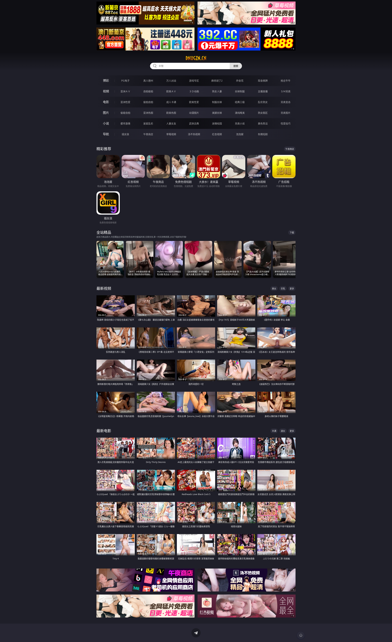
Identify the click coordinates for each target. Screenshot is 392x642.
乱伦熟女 (263, 102)
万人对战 (171, 80)
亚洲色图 (148, 113)
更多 (292, 288)
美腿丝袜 (217, 113)
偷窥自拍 (125, 113)
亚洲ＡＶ (125, 91)
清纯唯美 (240, 113)
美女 (274, 288)
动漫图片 (194, 113)
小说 (106, 123)
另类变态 (285, 102)
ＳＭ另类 (285, 91)
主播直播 (263, 91)
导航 (106, 134)
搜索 (235, 66)
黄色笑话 (263, 123)
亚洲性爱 (125, 102)
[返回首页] (300, 635)
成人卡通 (171, 102)
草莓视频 (171, 134)
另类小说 (240, 123)
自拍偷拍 (148, 91)
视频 (106, 91)
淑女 (283, 430)
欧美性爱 (194, 102)
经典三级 (240, 102)
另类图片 (285, 113)
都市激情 (125, 123)
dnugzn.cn (196, 58)
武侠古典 (194, 123)
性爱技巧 (285, 123)
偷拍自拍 (148, 102)
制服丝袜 (217, 102)
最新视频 (103, 288)
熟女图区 (263, 113)
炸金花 (239, 80)
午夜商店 (148, 134)
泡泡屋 (239, 134)
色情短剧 (263, 134)
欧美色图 (171, 113)
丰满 (274, 430)
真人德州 (148, 80)
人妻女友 (171, 123)
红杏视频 (217, 134)
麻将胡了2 (216, 80)
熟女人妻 (217, 91)
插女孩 (125, 134)
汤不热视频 (194, 134)
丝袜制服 (240, 91)
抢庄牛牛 (285, 80)
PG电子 (125, 80)
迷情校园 (217, 123)
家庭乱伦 (148, 123)
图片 (106, 113)
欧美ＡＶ (171, 91)
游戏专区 (194, 80)
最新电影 (103, 430)
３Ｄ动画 (194, 91)
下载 (292, 232)
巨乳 (283, 288)
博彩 (106, 81)
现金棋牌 (263, 80)
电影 (106, 102)
